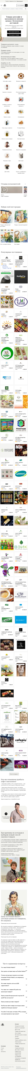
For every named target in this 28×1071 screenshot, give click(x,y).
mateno (3, 314)
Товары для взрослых (20, 1043)
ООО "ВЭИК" (18, 533)
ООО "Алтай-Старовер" (18, 557)
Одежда (17, 1038)
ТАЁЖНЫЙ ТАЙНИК (6, 632)
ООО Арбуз (18, 390)
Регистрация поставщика (14, 35)
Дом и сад (17, 1029)
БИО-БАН (4, 414)
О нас (2, 1048)
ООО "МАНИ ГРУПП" (20, 753)
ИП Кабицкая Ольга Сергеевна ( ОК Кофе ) (6, 582)
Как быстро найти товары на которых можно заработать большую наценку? (13, 1007)
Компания (3, 1046)
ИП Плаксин (4, 437)
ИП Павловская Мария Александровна (6, 557)
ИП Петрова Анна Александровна (19, 366)
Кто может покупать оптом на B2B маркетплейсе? (10, 984)
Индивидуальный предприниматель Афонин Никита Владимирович (19, 262)
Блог (2, 1049)
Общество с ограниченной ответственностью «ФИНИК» (19, 339)
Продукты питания (19, 1026)
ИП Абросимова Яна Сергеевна (20, 438)
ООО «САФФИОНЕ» (20, 509)
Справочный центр (19, 1048)
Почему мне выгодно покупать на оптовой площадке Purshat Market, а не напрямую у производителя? (12, 977)
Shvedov (3, 682)
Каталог (17, 1024)
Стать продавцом (20, 5)
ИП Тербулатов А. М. (6, 729)
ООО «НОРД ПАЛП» (20, 414)
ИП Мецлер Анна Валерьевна (5, 289)
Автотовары (18, 1033)
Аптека (16, 1036)
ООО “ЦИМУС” (19, 462)
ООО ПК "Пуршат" (6, 260)
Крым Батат (18, 705)
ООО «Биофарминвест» (5, 607)
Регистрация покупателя (14, 31)
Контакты (3, 1051)
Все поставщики (14, 774)
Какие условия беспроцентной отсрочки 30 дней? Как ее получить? (12, 997)
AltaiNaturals (4, 509)
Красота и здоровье (20, 1027)
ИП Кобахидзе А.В (5, 486)
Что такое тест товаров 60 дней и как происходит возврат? (11, 990)
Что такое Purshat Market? (8, 967)
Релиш (16, 289)
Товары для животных (20, 1031)
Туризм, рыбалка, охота (20, 1040)
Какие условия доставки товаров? (10, 1001)
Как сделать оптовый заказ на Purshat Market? (13, 971)
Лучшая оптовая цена (6, 273)
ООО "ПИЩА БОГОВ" (18, 657)
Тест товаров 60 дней (6, 271)
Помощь (17, 1046)
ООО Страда (4, 533)
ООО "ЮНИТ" (5, 365)
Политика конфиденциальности (21, 1067)
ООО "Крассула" (5, 462)
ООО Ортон (18, 486)
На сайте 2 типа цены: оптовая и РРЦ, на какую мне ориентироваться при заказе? (13, 1013)
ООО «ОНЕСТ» (19, 607)
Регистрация (20, 1)
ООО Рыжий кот (19, 729)
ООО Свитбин (4, 753)
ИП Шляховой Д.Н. (6, 705)
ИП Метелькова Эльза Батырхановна (20, 582)
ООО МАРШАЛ (5, 390)
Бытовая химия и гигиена (21, 1034)
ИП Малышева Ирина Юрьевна (20, 632)
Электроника (18, 1042)
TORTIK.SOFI (18, 314)
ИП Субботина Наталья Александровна (5, 339)
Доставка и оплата (19, 1049)
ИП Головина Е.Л (5, 657)
